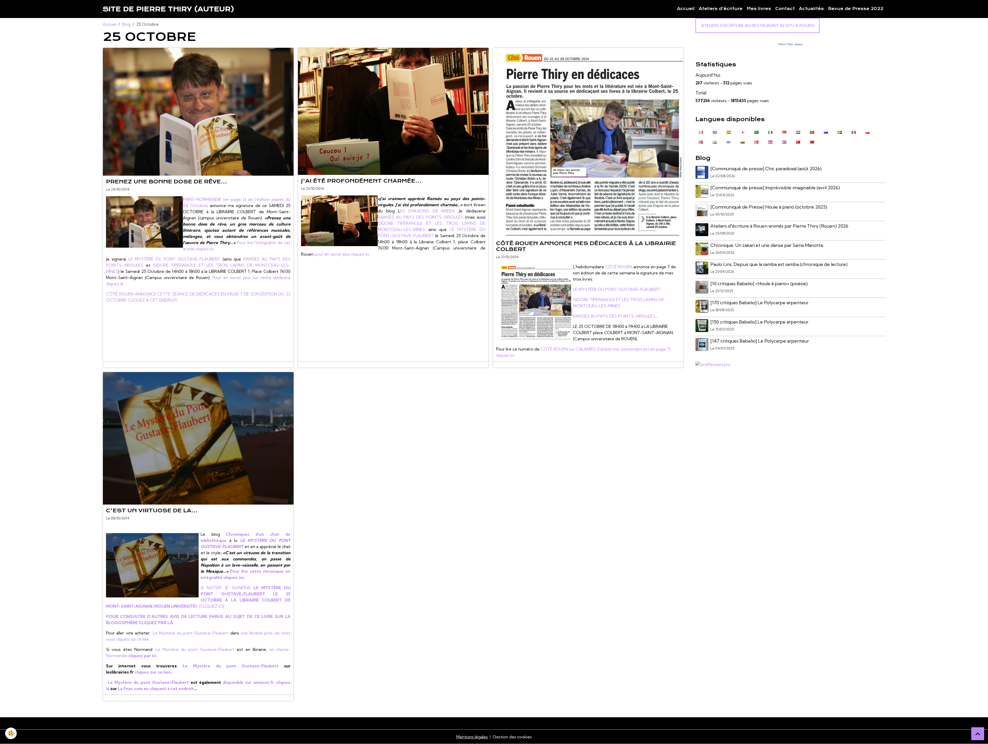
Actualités (811, 8)
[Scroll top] (977, 733)
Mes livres (759, 8)
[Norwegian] (700, 142)
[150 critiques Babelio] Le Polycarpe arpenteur (759, 322)
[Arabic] (756, 132)
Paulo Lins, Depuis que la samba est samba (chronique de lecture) (779, 264)
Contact (785, 8)
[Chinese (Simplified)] (798, 142)
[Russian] (826, 132)
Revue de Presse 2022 (855, 8)
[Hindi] (714, 142)
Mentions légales (472, 736)
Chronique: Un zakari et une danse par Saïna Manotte (766, 245)
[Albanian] (812, 142)
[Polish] (867, 132)
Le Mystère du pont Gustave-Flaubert (190, 632)
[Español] (728, 132)
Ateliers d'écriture (721, 8)
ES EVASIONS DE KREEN (427, 210)
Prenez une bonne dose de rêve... (166, 181)
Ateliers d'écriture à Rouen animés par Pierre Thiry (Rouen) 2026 (779, 226)
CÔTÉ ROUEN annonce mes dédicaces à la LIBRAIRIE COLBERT (586, 246)
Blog (126, 24)
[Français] (700, 132)
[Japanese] (742, 132)
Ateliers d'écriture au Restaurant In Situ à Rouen (757, 25)
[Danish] (756, 142)
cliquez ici (205, 248)
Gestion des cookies (512, 736)
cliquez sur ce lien (132, 639)
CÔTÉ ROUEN (618, 266)
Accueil (686, 8)
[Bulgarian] (742, 142)
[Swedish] (839, 132)
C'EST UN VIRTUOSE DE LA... (152, 510)
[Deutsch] (784, 132)
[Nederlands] (798, 132)
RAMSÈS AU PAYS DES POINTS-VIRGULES (420, 217)
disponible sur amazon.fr (249, 682)
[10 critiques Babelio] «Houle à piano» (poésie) (759, 283)
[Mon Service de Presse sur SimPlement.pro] (713, 363)
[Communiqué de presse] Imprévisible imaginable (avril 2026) (775, 187)
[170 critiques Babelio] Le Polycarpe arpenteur (759, 302)
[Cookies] (11, 733)
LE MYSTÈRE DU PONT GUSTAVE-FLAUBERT (174, 259)
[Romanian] (853, 132)
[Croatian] (784, 142)
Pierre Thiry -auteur (790, 44)
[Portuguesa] (812, 132)
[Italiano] (770, 132)
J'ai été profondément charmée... (361, 181)
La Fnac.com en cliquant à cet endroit (155, 688)
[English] (714, 132)
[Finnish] (728, 142)
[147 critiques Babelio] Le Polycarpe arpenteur (759, 341)
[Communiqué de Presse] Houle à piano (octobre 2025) (768, 207)
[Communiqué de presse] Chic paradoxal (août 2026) (766, 168)
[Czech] (770, 142)
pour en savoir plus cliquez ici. (342, 254)
